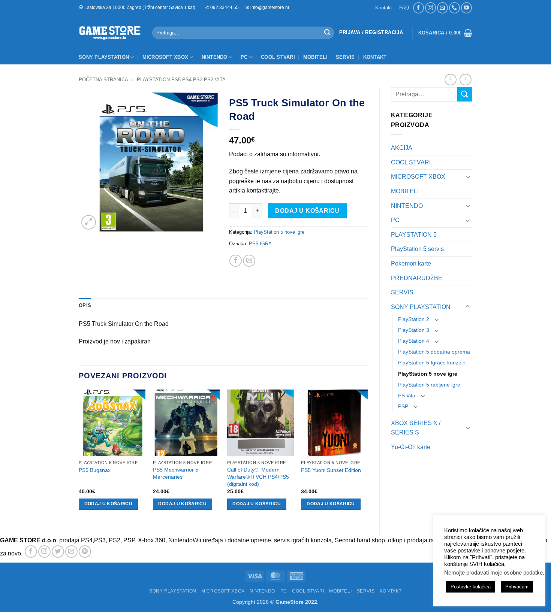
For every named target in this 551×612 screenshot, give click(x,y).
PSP (403, 406)
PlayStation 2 (413, 319)
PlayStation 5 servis (417, 249)
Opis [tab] (85, 305)
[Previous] (79, 456)
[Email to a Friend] (249, 261)
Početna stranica (103, 79)
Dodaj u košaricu (307, 210)
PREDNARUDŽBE (416, 278)
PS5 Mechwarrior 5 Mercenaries (175, 473)
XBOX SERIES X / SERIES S (415, 428)
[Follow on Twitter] (58, 551)
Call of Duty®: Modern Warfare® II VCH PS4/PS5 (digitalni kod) (258, 477)
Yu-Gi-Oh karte (410, 447)
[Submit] (327, 33)
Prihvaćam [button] (517, 587)
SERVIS (345, 57)
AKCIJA (401, 148)
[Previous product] (465, 79)
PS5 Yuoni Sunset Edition (331, 470)
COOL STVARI (278, 57)
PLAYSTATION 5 (414, 234)
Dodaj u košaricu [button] (108, 504)
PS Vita (406, 396)
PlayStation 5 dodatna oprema (434, 352)
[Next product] (450, 79)
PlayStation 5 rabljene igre (429, 385)
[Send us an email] (442, 7)
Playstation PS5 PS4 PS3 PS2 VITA (181, 79)
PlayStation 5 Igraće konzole (432, 363)
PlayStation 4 (413, 341)
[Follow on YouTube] (466, 7)
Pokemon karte (411, 263)
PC (244, 57)
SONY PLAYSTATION (104, 57)
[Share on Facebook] (235, 261)
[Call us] (454, 7)
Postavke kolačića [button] (471, 587)
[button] (371, 33)
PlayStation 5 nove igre (427, 374)
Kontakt (383, 7)
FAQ (404, 7)
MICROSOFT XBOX (165, 57)
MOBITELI (315, 57)
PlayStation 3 (413, 330)
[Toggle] (467, 176)
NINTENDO (215, 57)
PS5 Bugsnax (95, 470)
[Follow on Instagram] (430, 7)
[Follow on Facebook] (418, 7)
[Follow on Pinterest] (85, 551)
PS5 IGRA (260, 243)
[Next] (367, 456)
